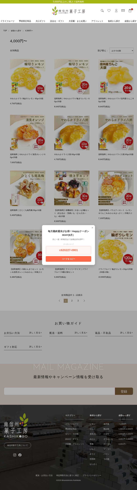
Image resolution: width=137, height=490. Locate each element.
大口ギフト (41, 21)
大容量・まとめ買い (78, 21)
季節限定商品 (25, 21)
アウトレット (97, 21)
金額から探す (131, 21)
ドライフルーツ (7, 21)
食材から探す (114, 21)
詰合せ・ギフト (57, 21)
